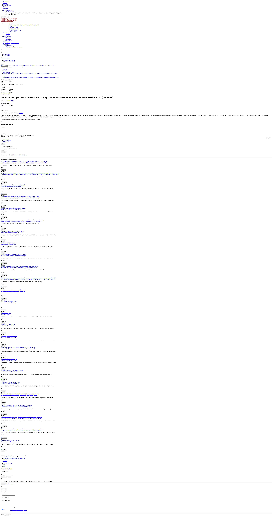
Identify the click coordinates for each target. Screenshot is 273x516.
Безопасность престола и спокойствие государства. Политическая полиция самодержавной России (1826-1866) (30, 73)
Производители (7, 5)
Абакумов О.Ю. (9, 100)
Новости (5, 41)
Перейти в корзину (10, 483)
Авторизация (6, 55)
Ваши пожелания (6, 500)
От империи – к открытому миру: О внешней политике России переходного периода (21, 418)
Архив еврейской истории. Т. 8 (8, 337)
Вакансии (8, 39)
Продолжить (269, 138)
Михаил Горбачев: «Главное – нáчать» (10, 441)
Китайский (52, 65)
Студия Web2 (7, 456)
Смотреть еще (12, 31)
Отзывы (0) (6, 141)
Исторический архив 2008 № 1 (8, 302)
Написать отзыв (23, 154)
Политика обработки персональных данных (14, 458)
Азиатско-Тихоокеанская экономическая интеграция (13, 255)
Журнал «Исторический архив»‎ (11, 43)
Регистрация (6, 54)
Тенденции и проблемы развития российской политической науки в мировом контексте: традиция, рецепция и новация (30, 174)
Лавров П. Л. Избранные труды (8, 360)
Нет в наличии (4, 110)
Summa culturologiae (14, 29)
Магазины (5, 6)
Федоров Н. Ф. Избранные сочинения (10, 383)
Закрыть (3, 477)
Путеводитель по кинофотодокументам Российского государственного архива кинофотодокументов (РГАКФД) (28, 279)
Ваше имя (4, 494)
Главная (5, 69)
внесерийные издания (8, 72)
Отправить (8, 477)
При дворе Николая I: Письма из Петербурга (11, 371)
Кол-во (2, 150)
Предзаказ (3, 170)
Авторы (8, 34)
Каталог (11, 23)
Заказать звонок (4, 16)
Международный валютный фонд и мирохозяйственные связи (16, 406)
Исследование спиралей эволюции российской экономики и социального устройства (21, 430)
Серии (7, 35)
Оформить (8, 514)
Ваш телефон (5, 497)
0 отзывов (15, 154)
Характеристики (7, 140)
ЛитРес (21, 113)
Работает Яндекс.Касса (6, 468)
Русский (4, 65)
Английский (12, 65)
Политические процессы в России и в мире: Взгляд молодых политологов (19, 267)
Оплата (5, 461)
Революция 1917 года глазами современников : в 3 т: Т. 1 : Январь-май (18, 348)
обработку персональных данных (18, 510)
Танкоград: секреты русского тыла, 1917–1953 (12, 232)
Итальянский (27, 65)
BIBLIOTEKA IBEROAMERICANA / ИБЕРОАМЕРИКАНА (24, 25)
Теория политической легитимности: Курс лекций (13, 291)
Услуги (5, 3)
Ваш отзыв (3, 134)
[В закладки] (2, 144)
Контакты (5, 8)
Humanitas (11, 26)
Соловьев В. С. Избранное (7, 325)
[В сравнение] (4, 144)
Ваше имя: (3, 127)
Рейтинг (3, 136)
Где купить (9, 45)
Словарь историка (5, 314)
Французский (36, 65)
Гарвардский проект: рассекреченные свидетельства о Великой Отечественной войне (21, 221)
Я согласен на (15, 510)
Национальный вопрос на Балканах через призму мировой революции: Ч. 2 (19, 395)
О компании (6, 1)
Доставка (5, 459)
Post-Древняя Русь (13, 27)
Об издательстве (7, 36)
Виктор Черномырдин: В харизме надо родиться (12, 209)
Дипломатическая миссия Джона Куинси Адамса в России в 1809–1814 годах (19, 197)
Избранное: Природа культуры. (8, 244)
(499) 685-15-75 (10, 11)
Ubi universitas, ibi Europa (15, 30)
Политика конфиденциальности (14, 46)
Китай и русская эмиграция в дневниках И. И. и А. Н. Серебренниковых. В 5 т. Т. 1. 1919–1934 (24, 162)
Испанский (44, 65)
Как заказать (9, 40)
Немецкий (19, 65)
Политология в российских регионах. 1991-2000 (12, 186)
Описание (5, 139)
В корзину (3, 152)
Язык (2, 64)
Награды (8, 37)
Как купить (6, 4)
